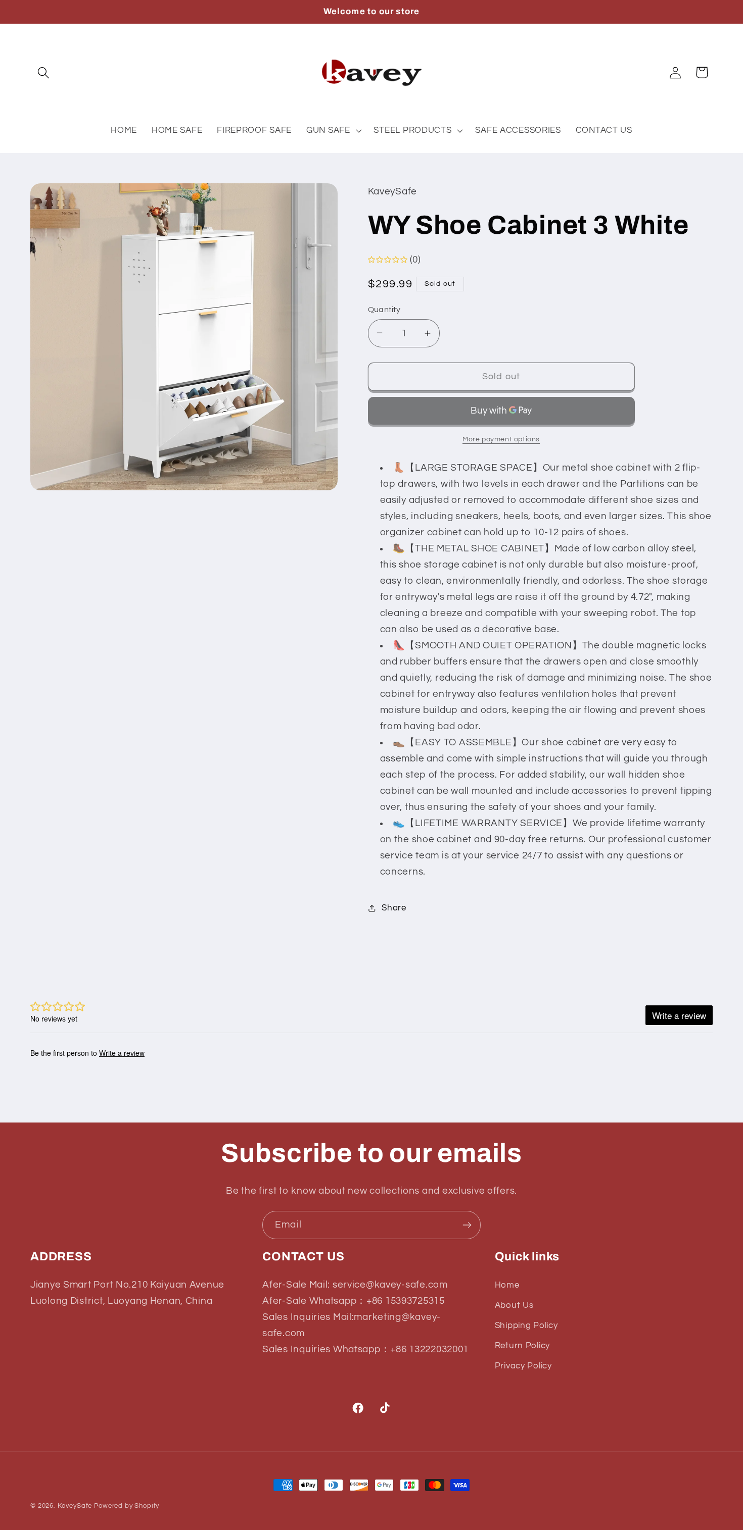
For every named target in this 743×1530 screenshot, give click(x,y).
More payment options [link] (501, 439)
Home (507, 1285)
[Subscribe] (466, 1225)
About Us (514, 1305)
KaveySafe (75, 1505)
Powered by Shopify (126, 1505)
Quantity (384, 309)
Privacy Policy (523, 1365)
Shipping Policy (526, 1325)
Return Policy (522, 1345)
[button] (43, 72)
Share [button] (394, 907)
